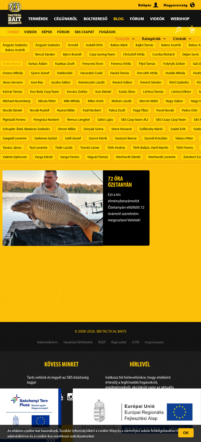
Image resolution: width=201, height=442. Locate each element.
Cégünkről (65, 18)
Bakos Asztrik (171, 45)
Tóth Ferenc (184, 147)
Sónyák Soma (93, 129)
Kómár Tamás (12, 91)
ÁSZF (102, 342)
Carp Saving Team (102, 54)
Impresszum (154, 342)
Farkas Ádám (37, 63)
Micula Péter (47, 101)
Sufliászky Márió (151, 129)
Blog (118, 18)
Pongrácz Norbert (46, 119)
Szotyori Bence (126, 138)
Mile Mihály (72, 101)
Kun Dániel (103, 91)
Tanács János (12, 147)
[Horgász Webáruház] (14, 7)
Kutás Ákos (127, 91)
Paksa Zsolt (117, 110)
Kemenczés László (91, 82)
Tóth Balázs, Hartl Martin (150, 147)
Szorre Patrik (98, 138)
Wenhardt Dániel (128, 157)
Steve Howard (121, 129)
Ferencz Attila (121, 63)
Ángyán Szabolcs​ (47, 45)
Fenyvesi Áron (92, 63)
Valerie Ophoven (15, 157)
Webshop (180, 18)
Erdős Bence (12, 63)
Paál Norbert (92, 110)
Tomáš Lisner (90, 147)
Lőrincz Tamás (153, 91)
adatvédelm (16, 436)
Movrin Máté (148, 101)
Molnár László (122, 101)
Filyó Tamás (147, 63)
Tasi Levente (38, 147)
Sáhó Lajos (105, 119)
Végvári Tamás (97, 157)
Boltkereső (95, 18)
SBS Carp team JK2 (134, 119)
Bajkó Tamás (144, 45)
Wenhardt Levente (162, 157)
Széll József (73, 138)
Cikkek (13, 32)
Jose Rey (37, 82)
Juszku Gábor (61, 82)
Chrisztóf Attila (134, 54)
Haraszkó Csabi (91, 73)
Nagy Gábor (174, 101)
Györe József (40, 73)
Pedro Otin (190, 110)
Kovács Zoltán (77, 91)
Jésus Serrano (13, 82)
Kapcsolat (118, 342)
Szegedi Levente (14, 138)
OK (186, 433)
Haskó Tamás (119, 73)
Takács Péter (184, 138)
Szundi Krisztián (155, 138)
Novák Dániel (12, 110)
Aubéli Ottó (94, 45)
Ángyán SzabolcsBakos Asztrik (15, 47)
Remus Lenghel (78, 119)
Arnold (73, 45)
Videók (157, 18)
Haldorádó (65, 73)
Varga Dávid (43, 157)
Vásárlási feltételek (77, 342)
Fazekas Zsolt (65, 63)
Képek (47, 32)
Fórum (137, 18)
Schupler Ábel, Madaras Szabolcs (26, 129)
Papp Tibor (141, 110)
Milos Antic (96, 101)
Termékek (38, 18)
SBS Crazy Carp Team (171, 119)
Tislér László (64, 147)
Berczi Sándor (45, 54)
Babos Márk (119, 45)
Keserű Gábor (122, 82)
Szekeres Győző (45, 138)
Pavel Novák (165, 110)
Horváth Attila (147, 73)
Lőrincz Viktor (181, 91)
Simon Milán (67, 129)
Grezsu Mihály (13, 73)
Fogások (107, 32)
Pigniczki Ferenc (14, 119)
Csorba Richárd (163, 54)
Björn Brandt (72, 54)
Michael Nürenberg (16, 101)
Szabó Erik (178, 129)
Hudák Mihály (175, 73)
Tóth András (116, 147)
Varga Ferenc (69, 157)
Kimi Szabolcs (179, 82)
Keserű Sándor (151, 82)
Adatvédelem (47, 342)
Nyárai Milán (66, 110)
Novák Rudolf (39, 110)
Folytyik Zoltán (174, 63)
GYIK (135, 342)
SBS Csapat (84, 32)
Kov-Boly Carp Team (44, 91)
